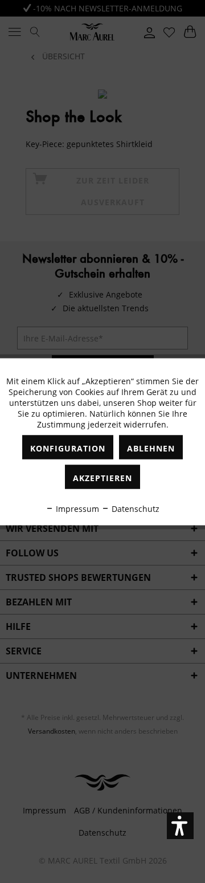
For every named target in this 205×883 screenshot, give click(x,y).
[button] (180, 825)
